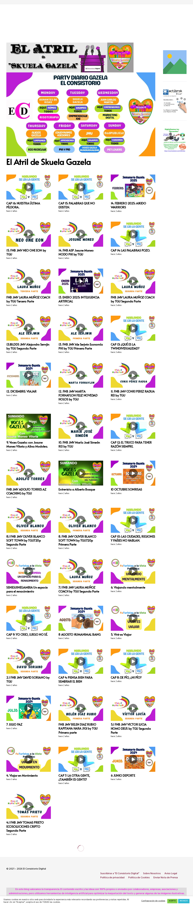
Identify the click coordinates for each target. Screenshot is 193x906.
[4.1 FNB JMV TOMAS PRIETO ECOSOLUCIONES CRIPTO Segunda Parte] (28, 806)
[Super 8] (175, 140)
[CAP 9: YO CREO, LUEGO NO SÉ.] (28, 618)
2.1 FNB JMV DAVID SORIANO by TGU (28, 679)
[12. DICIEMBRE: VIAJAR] (28, 375)
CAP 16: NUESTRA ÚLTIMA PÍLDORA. (23, 205)
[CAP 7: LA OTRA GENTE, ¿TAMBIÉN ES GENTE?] (80, 759)
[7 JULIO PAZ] (28, 708)
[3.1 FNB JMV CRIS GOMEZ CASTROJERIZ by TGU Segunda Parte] (80, 857)
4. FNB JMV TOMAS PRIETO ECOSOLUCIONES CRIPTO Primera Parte (24, 877)
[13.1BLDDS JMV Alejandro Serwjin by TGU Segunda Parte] (28, 328)
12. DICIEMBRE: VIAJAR (21, 391)
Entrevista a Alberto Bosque (76, 489)
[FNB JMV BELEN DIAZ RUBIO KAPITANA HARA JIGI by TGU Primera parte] (80, 708)
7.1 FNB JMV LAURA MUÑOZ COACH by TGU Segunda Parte (78, 589)
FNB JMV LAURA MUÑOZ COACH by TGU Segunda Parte (132, 299)
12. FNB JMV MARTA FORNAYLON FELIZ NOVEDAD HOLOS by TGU (77, 395)
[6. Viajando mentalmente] (133, 571)
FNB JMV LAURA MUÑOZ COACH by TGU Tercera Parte (28, 299)
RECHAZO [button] (184, 901)
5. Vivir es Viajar (121, 634)
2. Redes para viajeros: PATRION (132, 873)
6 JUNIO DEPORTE (123, 775)
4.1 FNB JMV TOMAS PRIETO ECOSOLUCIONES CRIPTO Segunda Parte (25, 826)
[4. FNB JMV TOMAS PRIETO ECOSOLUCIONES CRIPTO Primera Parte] (28, 857)
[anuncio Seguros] (175, 101)
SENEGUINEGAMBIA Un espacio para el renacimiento (27, 589)
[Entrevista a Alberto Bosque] (80, 473)
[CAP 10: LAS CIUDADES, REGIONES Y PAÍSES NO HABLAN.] (133, 520)
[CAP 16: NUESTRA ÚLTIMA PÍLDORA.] (28, 187)
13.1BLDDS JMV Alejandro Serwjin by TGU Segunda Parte (27, 346)
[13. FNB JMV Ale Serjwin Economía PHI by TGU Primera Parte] (80, 328)
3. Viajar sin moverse (71, 822)
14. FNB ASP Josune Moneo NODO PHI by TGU (75, 252)
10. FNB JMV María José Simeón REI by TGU (79, 444)
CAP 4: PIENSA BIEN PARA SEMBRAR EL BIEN (75, 679)
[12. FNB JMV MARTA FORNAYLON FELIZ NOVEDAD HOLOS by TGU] (80, 375)
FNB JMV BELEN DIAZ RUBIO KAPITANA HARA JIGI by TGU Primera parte (77, 728)
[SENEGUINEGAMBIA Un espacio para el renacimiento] (28, 571)
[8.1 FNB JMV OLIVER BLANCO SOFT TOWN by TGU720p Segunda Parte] (28, 520)
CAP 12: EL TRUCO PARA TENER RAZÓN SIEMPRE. (131, 444)
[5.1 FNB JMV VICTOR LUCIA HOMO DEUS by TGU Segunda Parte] (133, 708)
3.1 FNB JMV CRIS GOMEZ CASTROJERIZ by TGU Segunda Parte (79, 877)
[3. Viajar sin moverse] (80, 806)
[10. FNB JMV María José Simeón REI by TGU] (80, 426)
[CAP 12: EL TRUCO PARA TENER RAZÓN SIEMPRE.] (133, 426)
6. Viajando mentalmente (128, 587)
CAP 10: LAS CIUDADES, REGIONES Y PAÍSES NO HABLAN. (133, 538)
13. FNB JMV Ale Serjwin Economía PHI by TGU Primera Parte (80, 346)
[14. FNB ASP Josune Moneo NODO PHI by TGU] (80, 234)
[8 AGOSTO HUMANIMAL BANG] (80, 618)
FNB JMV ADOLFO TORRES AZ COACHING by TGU (26, 491)
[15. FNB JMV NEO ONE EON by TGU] (28, 234)
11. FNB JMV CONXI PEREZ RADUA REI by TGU (133, 393)
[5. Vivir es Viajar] (133, 618)
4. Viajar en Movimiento (22, 775)
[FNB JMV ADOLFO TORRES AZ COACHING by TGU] (28, 473)
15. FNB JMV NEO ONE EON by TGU (26, 252)
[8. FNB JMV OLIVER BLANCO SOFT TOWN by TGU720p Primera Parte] (80, 520)
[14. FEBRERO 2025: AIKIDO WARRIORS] (133, 187)
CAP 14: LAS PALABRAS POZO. (130, 250)
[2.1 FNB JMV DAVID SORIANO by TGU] (28, 661)
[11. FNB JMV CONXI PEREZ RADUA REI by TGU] (133, 375)
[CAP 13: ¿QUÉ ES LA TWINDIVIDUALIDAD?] (133, 328)
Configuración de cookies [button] (153, 901)
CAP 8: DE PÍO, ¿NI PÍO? (126, 677)
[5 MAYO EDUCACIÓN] (133, 806)
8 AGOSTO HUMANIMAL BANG (79, 634)
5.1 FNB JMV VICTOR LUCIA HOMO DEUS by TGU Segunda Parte (131, 728)
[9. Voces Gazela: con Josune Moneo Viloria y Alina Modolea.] (28, 426)
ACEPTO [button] (172, 901)
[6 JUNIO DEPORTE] (133, 759)
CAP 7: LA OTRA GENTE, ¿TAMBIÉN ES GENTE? (74, 777)
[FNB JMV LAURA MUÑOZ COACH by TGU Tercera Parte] (28, 281)
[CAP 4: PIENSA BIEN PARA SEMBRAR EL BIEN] (80, 661)
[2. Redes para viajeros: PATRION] (133, 857)
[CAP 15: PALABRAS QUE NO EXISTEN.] (80, 187)
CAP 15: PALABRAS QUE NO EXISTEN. (76, 205)
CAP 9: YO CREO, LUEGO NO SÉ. (27, 634)
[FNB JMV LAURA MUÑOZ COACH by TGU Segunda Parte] (133, 281)
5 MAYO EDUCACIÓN (125, 822)
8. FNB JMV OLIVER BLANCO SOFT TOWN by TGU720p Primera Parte (77, 540)
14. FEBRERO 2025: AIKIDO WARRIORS (128, 205)
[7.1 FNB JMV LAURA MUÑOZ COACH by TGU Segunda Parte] (80, 571)
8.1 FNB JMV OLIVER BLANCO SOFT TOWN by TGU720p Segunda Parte (25, 540)
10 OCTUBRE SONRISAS (126, 489)
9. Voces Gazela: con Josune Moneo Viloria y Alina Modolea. (27, 444)
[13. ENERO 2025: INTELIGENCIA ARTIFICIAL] (80, 281)
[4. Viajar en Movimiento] (28, 759)
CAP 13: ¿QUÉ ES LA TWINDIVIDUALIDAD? (125, 346)
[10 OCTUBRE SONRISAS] (133, 473)
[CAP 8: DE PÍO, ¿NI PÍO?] (133, 661)
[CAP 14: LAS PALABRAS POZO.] (133, 234)
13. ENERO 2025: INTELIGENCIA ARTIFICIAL (78, 299)
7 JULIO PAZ (14, 724)
